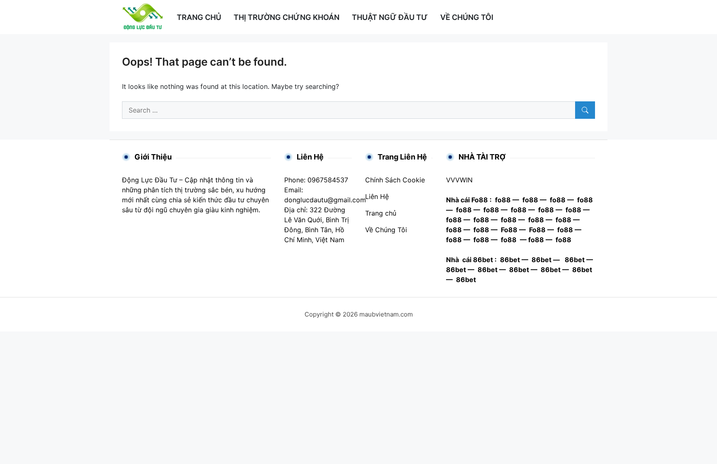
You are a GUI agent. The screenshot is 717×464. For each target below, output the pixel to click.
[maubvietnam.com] (142, 16)
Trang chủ (380, 213)
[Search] (585, 110)
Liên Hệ (377, 196)
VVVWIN (459, 180)
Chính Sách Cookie (395, 180)
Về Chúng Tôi (386, 230)
